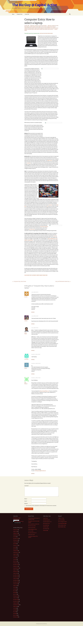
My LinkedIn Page (46, 525)
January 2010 (15, 578)
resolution (54, 27)
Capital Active (45, 518)
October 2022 (15, 533)
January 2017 (15, 541)
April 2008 (15, 613)
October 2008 (15, 602)
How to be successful (32, 525)
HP (28, 27)
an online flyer (32, 229)
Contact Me (27, 14)
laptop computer (35, 27)
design (27, 26)
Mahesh (25, 368)
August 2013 (15, 554)
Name (25, 498)
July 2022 (14, 536)
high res (40, 26)
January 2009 (15, 597)
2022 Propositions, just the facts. (33, 524)
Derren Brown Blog (61, 519)
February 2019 (15, 540)
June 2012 (15, 559)
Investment (41, 25)
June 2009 (15, 589)
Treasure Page (45, 530)
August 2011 (15, 569)
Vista (43, 29)
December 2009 (16, 580)
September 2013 (16, 552)
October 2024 (15, 529)
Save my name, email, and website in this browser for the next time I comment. (41, 505)
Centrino (28, 163)
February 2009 (15, 596)
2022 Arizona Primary (31, 527)
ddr (57, 25)
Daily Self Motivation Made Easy (63, 281)
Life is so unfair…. (31, 530)
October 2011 (15, 566)
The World (45, 25)
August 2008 (15, 606)
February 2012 (15, 562)
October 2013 (15, 550)
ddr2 (25, 26)
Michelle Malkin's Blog (61, 526)
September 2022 (16, 534)
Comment (26, 485)
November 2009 (16, 582)
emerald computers (32, 26)
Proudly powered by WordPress (41, 623)
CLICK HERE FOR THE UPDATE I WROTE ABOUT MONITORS (35, 275)
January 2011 (15, 573)
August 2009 (15, 585)
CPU (56, 25)
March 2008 (15, 615)
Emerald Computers (44, 226)
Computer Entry (19, 14)
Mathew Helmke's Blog (62, 525)
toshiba (41, 29)
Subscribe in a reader (16, 517)
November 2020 (16, 538)
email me (55, 236)
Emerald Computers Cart (47, 521)
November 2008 (16, 601)
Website (26, 503)
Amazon (50, 25)
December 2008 (16, 599)
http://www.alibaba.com (44, 391)
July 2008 (14, 608)
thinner (38, 29)
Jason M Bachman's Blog (62, 523)
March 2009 (15, 594)
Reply (33, 312)
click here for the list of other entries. (46, 33)
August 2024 (15, 531)
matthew (25, 320)
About (13, 14)
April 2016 (15, 543)
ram (51, 27)
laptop (30, 27)
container (53, 25)
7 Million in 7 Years (61, 518)
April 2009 (15, 592)
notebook (48, 27)
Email (25, 501)
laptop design (40, 27)
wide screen (50, 29)
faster (37, 26)
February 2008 (15, 616)
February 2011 (15, 571)
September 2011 (16, 568)
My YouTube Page (46, 528)
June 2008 (15, 609)
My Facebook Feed (46, 523)
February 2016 (15, 545)
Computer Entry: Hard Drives (19, 281)
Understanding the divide (32, 529)
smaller (35, 29)
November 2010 (16, 576)
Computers (37, 25)
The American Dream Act (32, 532)
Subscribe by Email (16, 519)
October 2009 (15, 583)
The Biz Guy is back (31, 534)
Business (32, 25)
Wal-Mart (46, 29)
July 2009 (14, 587)
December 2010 (16, 575)
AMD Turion (49, 160)
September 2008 (16, 604)
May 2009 (14, 590)
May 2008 (14, 611)
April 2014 (15, 548)
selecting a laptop (31, 29)
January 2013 (15, 555)
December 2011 (16, 564)
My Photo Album (46, 526)
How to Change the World (62, 521)
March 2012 (15, 561)
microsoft (44, 27)
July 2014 (14, 547)
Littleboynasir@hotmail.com (40, 470)
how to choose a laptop (46, 26)
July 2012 (14, 557)
